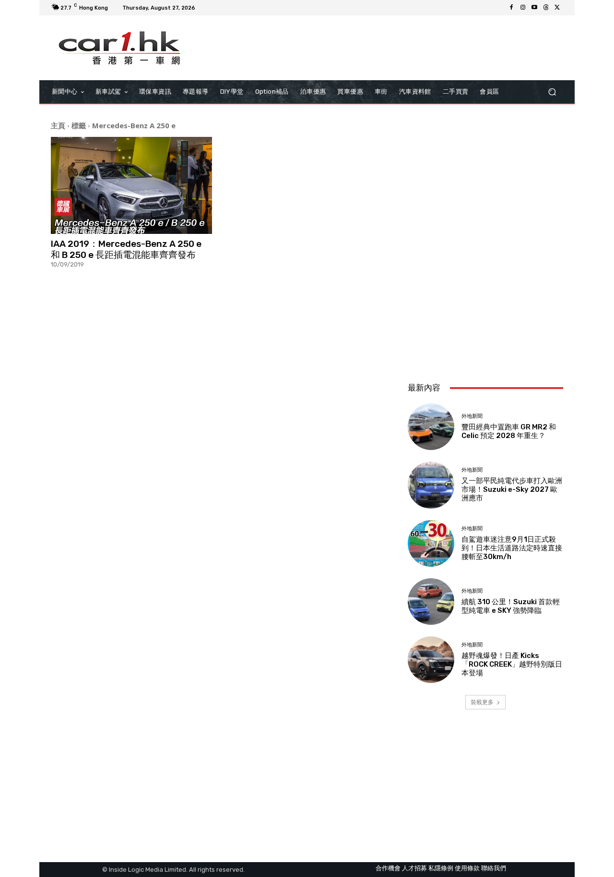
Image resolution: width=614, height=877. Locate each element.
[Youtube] (534, 7)
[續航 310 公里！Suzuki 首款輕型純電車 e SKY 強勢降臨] (431, 601)
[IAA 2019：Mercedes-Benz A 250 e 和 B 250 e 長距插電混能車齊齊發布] (131, 185)
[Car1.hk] (120, 48)
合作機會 (388, 868)
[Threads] (546, 7)
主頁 (58, 125)
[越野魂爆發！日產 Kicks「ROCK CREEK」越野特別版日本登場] (431, 659)
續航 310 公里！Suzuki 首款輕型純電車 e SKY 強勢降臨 (510, 606)
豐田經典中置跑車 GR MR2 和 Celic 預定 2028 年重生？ (508, 431)
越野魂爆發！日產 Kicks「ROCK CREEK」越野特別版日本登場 (511, 664)
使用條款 (467, 868)
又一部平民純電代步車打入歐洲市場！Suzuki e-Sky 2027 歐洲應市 (511, 489)
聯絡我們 (493, 868)
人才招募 (414, 868)
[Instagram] (523, 7)
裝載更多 (482, 702)
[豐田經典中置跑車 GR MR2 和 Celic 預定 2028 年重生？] (431, 426)
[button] (552, 92)
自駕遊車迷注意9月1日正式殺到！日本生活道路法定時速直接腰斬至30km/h (511, 548)
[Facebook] (511, 7)
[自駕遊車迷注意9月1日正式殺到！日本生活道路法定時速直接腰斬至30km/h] (431, 543)
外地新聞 (472, 416)
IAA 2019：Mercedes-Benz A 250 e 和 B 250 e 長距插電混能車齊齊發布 (126, 249)
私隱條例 (440, 868)
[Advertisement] (485, 311)
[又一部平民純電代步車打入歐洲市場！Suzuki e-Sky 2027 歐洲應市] (431, 485)
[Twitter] (557, 7)
